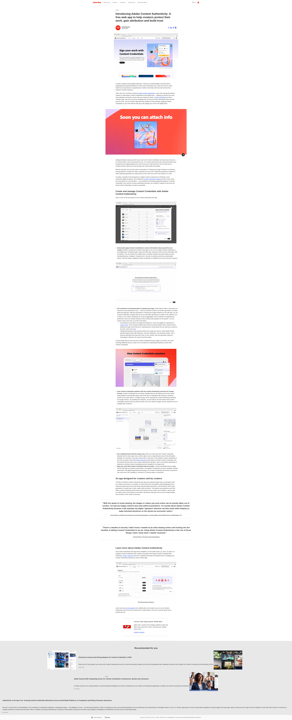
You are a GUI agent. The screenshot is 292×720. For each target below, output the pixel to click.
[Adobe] (198, 2)
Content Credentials (160, 97)
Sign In (194, 2)
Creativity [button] (114, 2)
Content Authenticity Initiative (153, 179)
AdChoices (198, 717)
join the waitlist (130, 608)
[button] (183, 155)
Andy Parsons (126, 27)
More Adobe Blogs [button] (142, 2)
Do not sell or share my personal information (185, 717)
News (117, 10)
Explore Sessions (139, 632)
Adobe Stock (124, 325)
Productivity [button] (122, 2)
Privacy (157, 717)
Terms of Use (163, 717)
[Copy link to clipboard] (175, 28)
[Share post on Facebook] (173, 28)
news (106, 676)
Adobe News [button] (106, 2)
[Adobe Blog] (98, 2)
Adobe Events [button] (131, 2)
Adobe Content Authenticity (146, 93)
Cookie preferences (171, 717)
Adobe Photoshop (141, 460)
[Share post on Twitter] (169, 28)
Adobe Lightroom (128, 555)
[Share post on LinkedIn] (171, 28)
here (134, 329)
